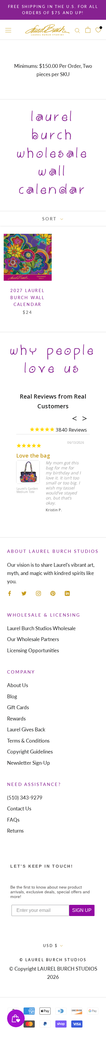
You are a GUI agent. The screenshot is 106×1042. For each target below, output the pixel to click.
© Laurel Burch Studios (52, 959)
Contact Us (19, 808)
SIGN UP (82, 910)
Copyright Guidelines (30, 751)
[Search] (77, 29)
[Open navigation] (8, 29)
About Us (17, 685)
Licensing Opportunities (33, 650)
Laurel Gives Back (26, 729)
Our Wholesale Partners (33, 639)
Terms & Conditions (28, 741)
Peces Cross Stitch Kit (39, 484)
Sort (50, 218)
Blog (12, 696)
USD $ (50, 945)
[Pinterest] (52, 593)
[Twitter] (23, 593)
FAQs (13, 820)
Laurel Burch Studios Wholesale (41, 628)
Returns (15, 831)
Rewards (16, 718)
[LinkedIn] (67, 593)
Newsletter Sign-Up (28, 763)
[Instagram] (38, 593)
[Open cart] (87, 30)
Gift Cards (18, 707)
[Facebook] (9, 593)
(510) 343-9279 (24, 797)
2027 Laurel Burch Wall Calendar (27, 297)
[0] (98, 29)
